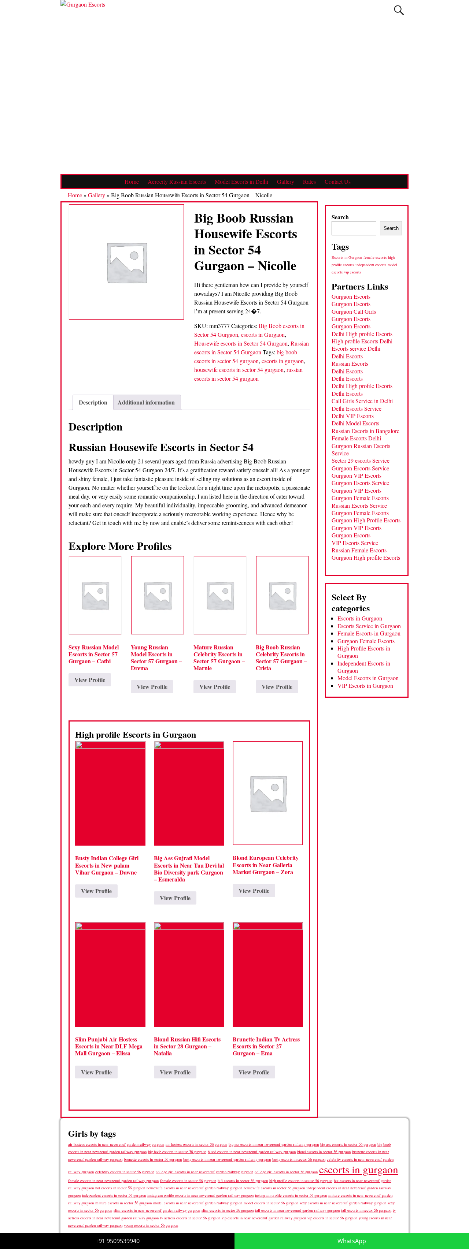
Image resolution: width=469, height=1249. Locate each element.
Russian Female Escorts (359, 550)
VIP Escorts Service (355, 543)
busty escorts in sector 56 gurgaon (298, 1159)
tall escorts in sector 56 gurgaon (366, 1210)
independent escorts (370, 264)
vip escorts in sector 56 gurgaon (332, 1217)
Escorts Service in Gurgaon (369, 626)
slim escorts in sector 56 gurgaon (228, 1210)
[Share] (445, 8)
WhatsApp (351, 1241)
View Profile (89, 679)
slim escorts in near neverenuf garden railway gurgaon (157, 1210)
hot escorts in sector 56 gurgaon (120, 1187)
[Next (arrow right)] (456, 624)
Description (93, 402)
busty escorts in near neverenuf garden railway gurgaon (227, 1159)
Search (340, 217)
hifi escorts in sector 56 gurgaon (243, 1180)
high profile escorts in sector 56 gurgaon (300, 1180)
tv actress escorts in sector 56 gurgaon (190, 1217)
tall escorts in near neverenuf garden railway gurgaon (297, 1210)
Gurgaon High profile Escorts (366, 557)
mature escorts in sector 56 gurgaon (123, 1202)
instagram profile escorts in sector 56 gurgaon (291, 1195)
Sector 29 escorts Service (360, 460)
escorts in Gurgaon (263, 334)
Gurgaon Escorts (351, 296)
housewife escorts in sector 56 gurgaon (274, 1187)
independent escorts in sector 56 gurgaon (114, 1195)
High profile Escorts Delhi (362, 341)
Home (132, 181)
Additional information (146, 402)
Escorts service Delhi (356, 348)
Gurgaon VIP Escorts (356, 475)
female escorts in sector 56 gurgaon (188, 1180)
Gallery (285, 181)
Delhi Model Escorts (355, 423)
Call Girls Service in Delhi (362, 400)
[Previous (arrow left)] (13, 624)
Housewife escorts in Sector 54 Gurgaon (241, 343)
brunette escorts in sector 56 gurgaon (153, 1159)
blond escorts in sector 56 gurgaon (324, 1151)
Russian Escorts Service (359, 505)
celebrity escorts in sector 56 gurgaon (124, 1171)
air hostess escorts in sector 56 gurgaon (196, 1144)
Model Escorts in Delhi (241, 181)
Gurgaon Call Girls (354, 311)
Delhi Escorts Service (356, 408)
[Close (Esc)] (461, 8)
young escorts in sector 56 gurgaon (151, 1225)
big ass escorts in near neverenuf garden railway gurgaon (274, 1144)
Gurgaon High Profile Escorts (366, 520)
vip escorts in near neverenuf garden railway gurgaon (264, 1217)
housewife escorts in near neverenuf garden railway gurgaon (194, 1187)
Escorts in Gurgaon (347, 257)
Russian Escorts (350, 363)
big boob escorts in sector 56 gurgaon (177, 1151)
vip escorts (352, 272)
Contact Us (338, 181)
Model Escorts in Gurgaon (368, 678)
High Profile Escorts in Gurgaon (363, 651)
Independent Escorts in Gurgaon (363, 666)
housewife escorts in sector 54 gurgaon (239, 369)
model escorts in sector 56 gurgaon (271, 1202)
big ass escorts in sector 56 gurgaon (348, 1144)
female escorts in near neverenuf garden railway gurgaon (113, 1180)
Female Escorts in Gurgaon (368, 633)
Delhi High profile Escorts (362, 334)
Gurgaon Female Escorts (360, 498)
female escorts (375, 257)
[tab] (93, 402)
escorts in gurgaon (283, 361)
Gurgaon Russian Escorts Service (361, 449)
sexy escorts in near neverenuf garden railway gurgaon (343, 1202)
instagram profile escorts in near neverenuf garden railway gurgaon (200, 1195)
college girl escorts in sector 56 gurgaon (286, 1171)
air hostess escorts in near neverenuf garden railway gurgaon (116, 1144)
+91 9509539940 (117, 1241)
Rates (309, 181)
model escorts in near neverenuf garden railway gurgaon (197, 1202)
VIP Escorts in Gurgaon (365, 685)
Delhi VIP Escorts (353, 416)
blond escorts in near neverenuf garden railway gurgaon (252, 1151)
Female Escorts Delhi (356, 438)
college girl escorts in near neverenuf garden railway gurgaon (204, 1171)
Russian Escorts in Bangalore (365, 431)
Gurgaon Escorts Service (360, 468)
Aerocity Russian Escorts (177, 181)
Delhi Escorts (347, 356)
